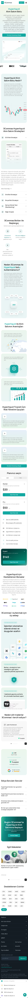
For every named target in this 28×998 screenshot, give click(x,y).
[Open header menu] (26, 2)
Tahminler (18, 950)
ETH (4, 891)
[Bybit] (22, 599)
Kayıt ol (22, 2)
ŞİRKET (3, 938)
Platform (3, 917)
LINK (22, 899)
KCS (16, 906)
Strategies (4, 929)
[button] (25, 995)
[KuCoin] (14, 606)
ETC (4, 906)
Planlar (3, 942)
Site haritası (18, 942)
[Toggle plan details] (14, 486)
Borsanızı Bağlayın (20, 235)
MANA (22, 902)
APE (4, 895)
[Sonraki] (26, 743)
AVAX (9, 895)
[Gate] (23, 602)
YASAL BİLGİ (4, 934)
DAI (16, 902)
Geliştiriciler (4, 925)
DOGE (10, 891)
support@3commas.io (6, 967)
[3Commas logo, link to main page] (6, 2)
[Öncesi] (2, 743)
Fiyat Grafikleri (5, 950)
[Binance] (5, 599)
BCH (10, 899)
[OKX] (9, 66)
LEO (22, 906)
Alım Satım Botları (6, 921)
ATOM (4, 902)
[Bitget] (20, 66)
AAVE (16, 891)
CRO (10, 902)
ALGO (23, 891)
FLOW (9, 906)
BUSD (4, 899)
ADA (16, 899)
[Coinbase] (22, 606)
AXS (16, 895)
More (4, 909)
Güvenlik (17, 946)
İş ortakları (4, 946)
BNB (21, 895)
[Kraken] (5, 606)
